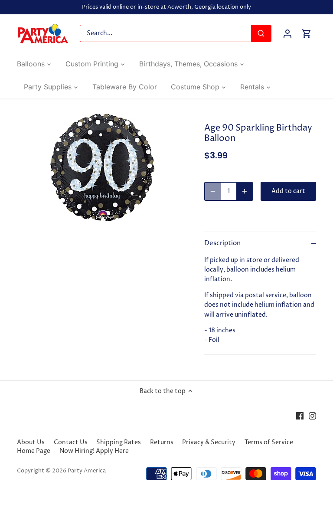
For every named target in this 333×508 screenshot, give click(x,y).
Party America (87, 471)
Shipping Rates (118, 442)
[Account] (287, 34)
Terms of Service (269, 442)
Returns (161, 442)
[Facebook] (300, 415)
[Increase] (244, 191)
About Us (31, 442)
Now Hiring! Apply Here (94, 451)
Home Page (33, 451)
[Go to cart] (306, 34)
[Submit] (261, 33)
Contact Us (71, 442)
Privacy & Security (208, 442)
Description (222, 243)
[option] (102, 167)
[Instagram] (312, 415)
